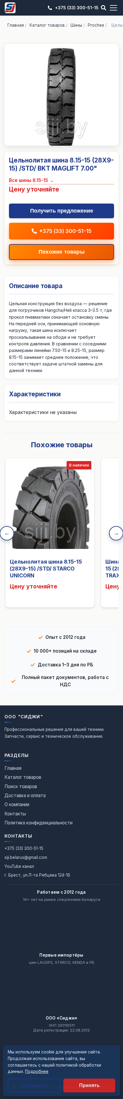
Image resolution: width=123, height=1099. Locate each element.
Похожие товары (61, 252)
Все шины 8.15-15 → (31, 180)
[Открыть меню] (113, 8)
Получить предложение (61, 211)
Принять (89, 1085)
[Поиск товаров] (104, 8)
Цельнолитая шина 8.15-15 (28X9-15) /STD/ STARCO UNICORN (46, 568)
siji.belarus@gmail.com (25, 857)
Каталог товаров (47, 25)
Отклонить (34, 1085)
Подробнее (36, 1071)
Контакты (15, 814)
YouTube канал (19, 866)
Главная (15, 25)
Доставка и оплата (25, 795)
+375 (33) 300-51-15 (77, 7)
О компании (16, 804)
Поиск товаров (20, 786)
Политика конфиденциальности (38, 823)
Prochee (96, 25)
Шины (76, 25)
